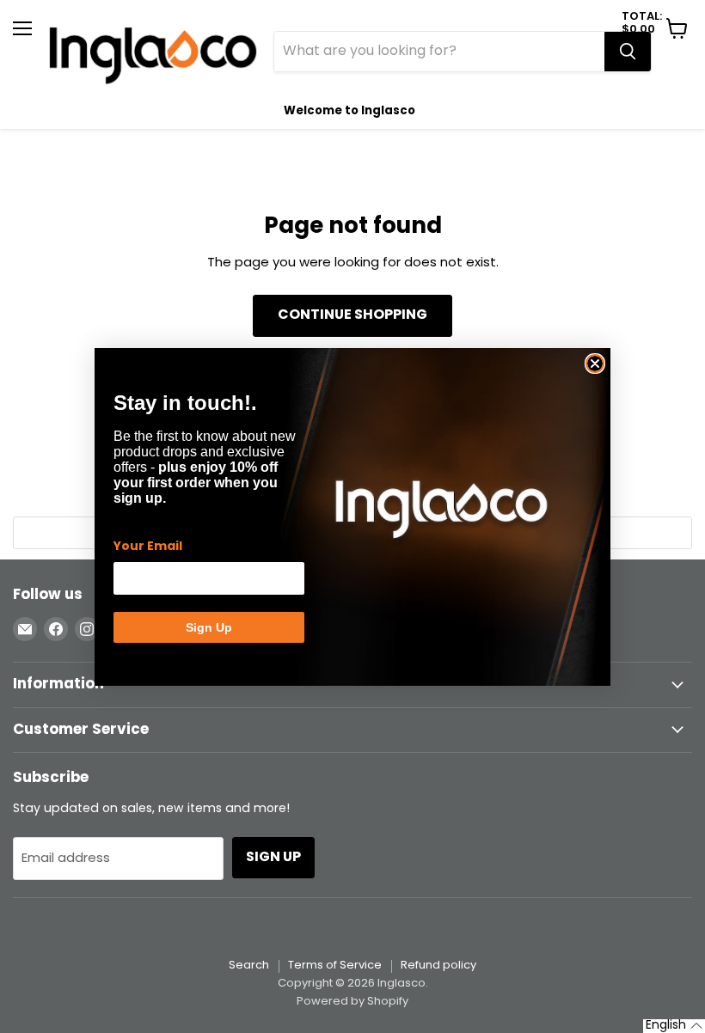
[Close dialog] (595, 363)
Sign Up (209, 627)
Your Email (147, 546)
